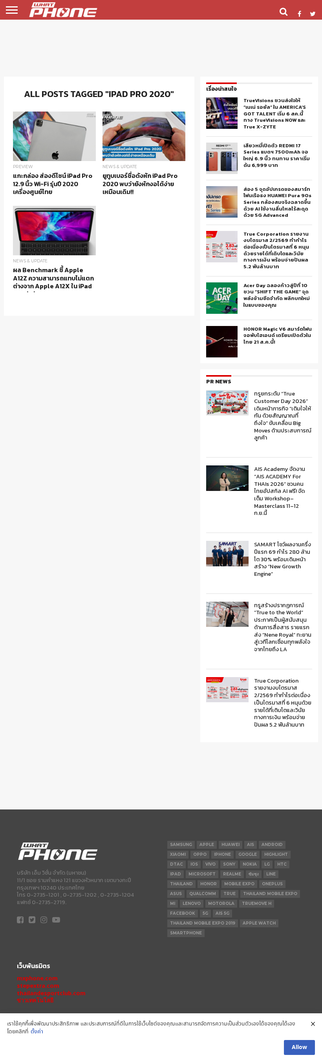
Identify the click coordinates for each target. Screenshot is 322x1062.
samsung (181, 844)
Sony (229, 864)
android (272, 844)
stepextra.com (38, 985)
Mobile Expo (239, 883)
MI (172, 903)
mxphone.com (37, 978)
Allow (299, 1047)
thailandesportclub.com (51, 993)
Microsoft (202, 874)
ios (194, 864)
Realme (232, 874)
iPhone (222, 854)
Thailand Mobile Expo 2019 (202, 923)
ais (250, 844)
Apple (206, 844)
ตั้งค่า (37, 1032)
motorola (221, 903)
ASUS (176, 893)
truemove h (256, 903)
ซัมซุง (254, 874)
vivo (210, 864)
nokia (250, 864)
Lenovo (192, 903)
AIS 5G (222, 913)
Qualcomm (202, 893)
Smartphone (186, 933)
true (229, 893)
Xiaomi (178, 854)
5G (205, 913)
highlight (276, 854)
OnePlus (272, 883)
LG (267, 864)
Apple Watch (259, 923)
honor (208, 883)
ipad (175, 874)
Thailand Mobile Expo (270, 893)
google (247, 854)
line (271, 874)
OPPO (200, 854)
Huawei (230, 844)
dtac (176, 864)
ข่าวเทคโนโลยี (35, 1000)
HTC (282, 864)
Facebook (182, 913)
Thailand (181, 883)
